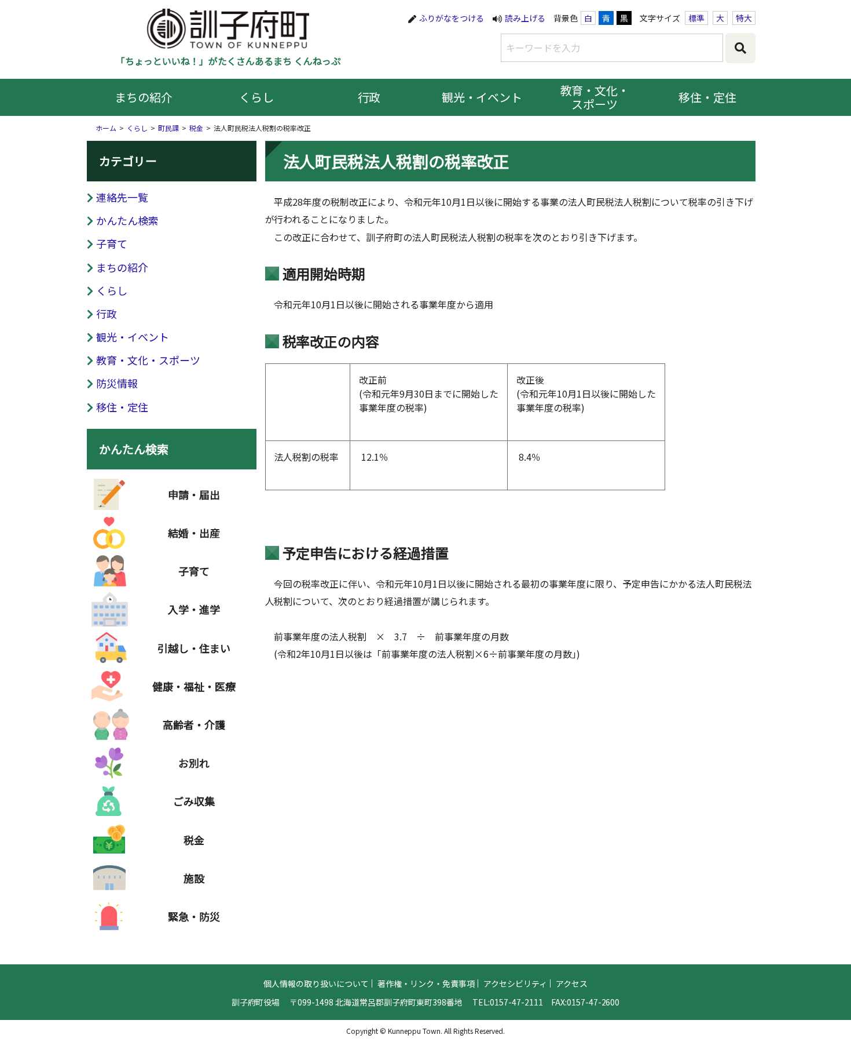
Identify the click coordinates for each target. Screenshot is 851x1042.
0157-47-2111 (516, 1002)
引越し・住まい (193, 647)
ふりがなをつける (451, 18)
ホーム (106, 128)
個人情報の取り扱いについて (316, 983)
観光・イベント (482, 97)
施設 (194, 878)
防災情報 (117, 383)
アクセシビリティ (515, 983)
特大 (744, 18)
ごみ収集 (194, 800)
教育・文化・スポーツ (595, 97)
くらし (256, 97)
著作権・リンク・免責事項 (426, 983)
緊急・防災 (194, 916)
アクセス (572, 983)
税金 (196, 128)
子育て (111, 243)
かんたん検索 (127, 220)
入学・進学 (194, 609)
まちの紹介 (144, 97)
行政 (369, 97)
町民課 (168, 128)
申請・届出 (194, 494)
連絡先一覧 (122, 197)
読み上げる (525, 18)
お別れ (194, 762)
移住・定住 (707, 97)
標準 (696, 18)
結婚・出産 (194, 532)
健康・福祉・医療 (194, 686)
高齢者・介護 (194, 724)
